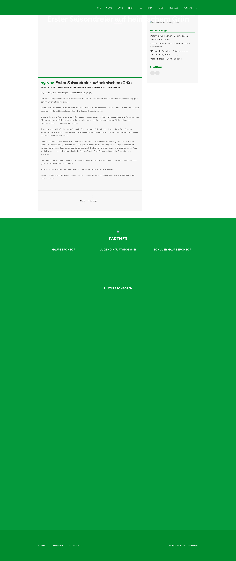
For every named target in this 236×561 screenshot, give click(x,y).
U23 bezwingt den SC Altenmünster (166, 59)
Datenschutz (76, 545)
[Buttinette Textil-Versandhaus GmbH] (54, 300)
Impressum (58, 545)
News (60, 87)
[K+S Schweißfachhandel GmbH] (54, 394)
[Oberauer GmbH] (172, 267)
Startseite (82, 87)
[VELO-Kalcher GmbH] (54, 488)
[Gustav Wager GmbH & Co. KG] (63, 267)
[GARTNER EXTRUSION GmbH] (117, 267)
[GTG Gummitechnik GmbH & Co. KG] (54, 338)
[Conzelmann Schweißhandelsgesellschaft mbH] (54, 319)
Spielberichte (70, 87)
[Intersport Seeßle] (54, 357)
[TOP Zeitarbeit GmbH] (54, 451)
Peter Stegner (114, 87)
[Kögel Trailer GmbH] (54, 413)
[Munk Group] (54, 432)
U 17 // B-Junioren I (95, 87)
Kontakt (42, 545)
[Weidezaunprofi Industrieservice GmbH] (54, 507)
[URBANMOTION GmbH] (54, 469)
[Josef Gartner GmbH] (54, 376)
